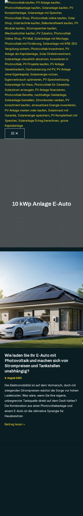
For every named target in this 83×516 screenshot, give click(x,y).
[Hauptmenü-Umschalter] (15, 133)
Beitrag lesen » (15, 424)
